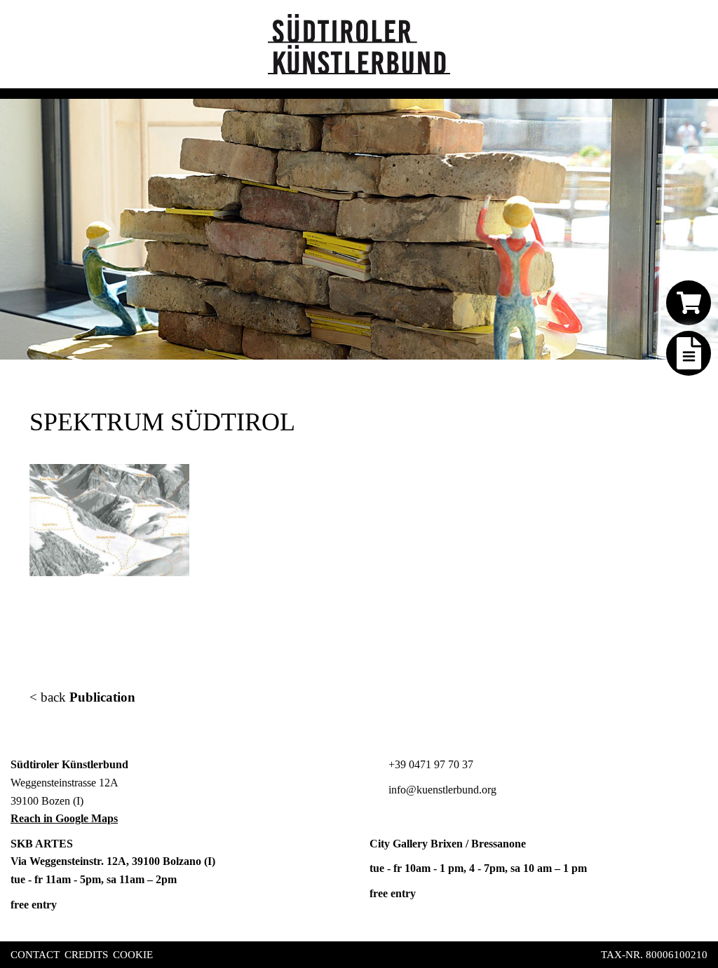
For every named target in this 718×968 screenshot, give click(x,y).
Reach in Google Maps (64, 818)
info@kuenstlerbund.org (441, 790)
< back (82, 697)
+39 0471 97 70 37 (429, 764)
